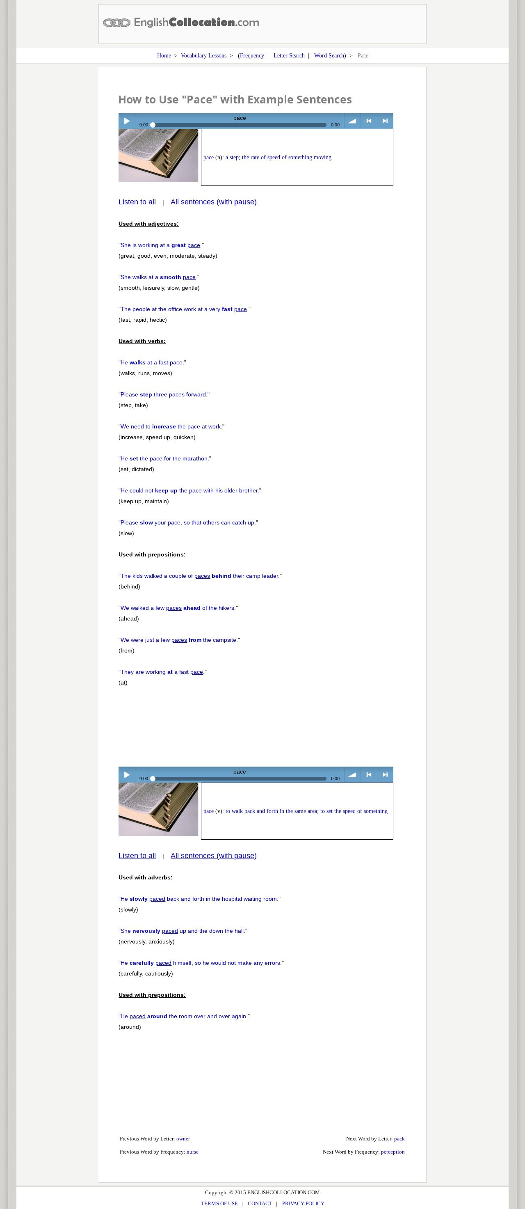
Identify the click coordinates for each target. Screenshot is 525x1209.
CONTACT (260, 1203)
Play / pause (127, 121)
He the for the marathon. (165, 458)
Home (164, 55)
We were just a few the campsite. (179, 640)
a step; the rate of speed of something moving (278, 157)
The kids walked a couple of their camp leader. (200, 575)
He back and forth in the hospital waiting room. (199, 898)
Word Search (329, 55)
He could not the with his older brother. (190, 490)
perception (393, 1152)
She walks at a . (159, 277)
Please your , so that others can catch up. (188, 522)
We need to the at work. (171, 426)
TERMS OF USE (219, 1203)
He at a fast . (152, 362)
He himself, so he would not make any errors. (201, 962)
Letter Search (289, 55)
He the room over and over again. (184, 1016)
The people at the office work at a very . (185, 309)
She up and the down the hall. (183, 930)
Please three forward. (164, 394)
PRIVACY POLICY (303, 1203)
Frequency (252, 55)
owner (183, 1139)
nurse (193, 1152)
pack (399, 1139)
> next (385, 121)
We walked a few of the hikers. (178, 607)
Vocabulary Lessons (203, 55)
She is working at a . (161, 245)
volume (353, 121)
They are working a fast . (163, 672)
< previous (369, 121)
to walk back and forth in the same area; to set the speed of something (307, 811)
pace (208, 157)
